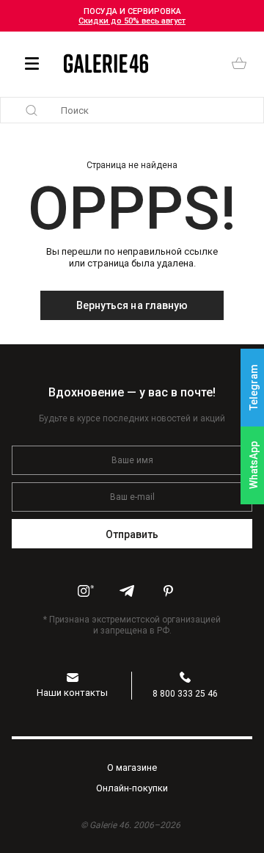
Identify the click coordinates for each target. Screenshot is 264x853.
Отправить (132, 534)
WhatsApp (254, 465)
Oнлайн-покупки (132, 788)
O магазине (132, 767)
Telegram (254, 388)
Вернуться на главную (132, 305)
